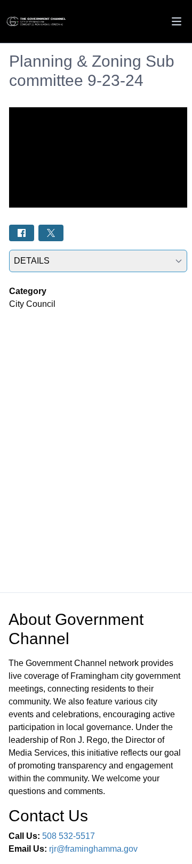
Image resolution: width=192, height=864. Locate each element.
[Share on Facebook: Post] (21, 233)
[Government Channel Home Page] (37, 21)
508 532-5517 (68, 836)
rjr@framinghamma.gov (93, 848)
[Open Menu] (176, 21)
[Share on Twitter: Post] (50, 233)
